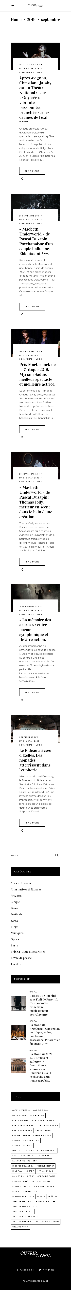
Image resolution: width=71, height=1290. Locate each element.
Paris (14, 945)
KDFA (14, 920)
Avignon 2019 (37, 1115)
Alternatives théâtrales (26, 889)
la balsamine (26, 1156)
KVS (14, 1156)
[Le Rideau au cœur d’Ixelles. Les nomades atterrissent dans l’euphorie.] (35, 729)
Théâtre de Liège (22, 1201)
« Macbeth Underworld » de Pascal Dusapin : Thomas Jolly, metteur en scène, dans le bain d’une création (35, 502)
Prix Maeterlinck (44, 1186)
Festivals (16, 914)
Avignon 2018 (19, 1115)
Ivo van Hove (48, 1151)
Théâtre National (22, 1222)
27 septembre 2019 (29, 65)
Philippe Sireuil (21, 1186)
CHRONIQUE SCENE (22, 1130)
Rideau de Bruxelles (24, 1191)
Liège (14, 927)
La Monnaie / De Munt (24, 1161)
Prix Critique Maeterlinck (28, 951)
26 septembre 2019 (29, 216)
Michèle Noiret (45, 1166)
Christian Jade (31, 68)
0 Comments (25, 72)
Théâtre (16, 964)
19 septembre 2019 (29, 607)
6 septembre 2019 (28, 737)
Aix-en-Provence (22, 883)
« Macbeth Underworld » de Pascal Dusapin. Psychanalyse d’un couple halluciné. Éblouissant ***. (36, 241)
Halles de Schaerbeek (25, 1151)
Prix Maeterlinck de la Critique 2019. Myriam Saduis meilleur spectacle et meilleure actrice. (37, 374)
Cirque (15, 902)
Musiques (17, 933)
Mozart (30, 1171)
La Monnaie (43, 1156)
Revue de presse (21, 958)
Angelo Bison (40, 1110)
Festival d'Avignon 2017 (25, 1141)
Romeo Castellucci (23, 1196)
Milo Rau (17, 1171)
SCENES (41, 1196)
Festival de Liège (22, 1146)
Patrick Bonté (20, 1181)
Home (16, 20)
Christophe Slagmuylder (26, 1125)
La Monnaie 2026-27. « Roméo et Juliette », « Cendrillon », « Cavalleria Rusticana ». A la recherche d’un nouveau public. (42, 1067)
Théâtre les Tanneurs (25, 1217)
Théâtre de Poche (45, 1201)
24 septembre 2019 (29, 351)
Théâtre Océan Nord (47, 1222)
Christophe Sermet (43, 1120)
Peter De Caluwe (42, 1181)
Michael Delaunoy (22, 1166)
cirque (16, 1135)
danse (26, 1135)
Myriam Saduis (45, 1171)
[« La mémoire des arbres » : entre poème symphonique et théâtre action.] (35, 598)
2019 (31, 20)
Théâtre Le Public (22, 1212)
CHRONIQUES (51, 1125)
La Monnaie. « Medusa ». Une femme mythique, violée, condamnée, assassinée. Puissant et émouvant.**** (45, 1034)
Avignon (16, 895)
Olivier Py (18, 1176)
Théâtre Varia (20, 1227)
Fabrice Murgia (42, 1135)
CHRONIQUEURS (43, 1130)
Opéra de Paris (46, 1176)
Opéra (15, 939)
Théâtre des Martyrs (24, 1207)
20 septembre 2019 (29, 474)
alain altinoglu (21, 1110)
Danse (15, 908)
